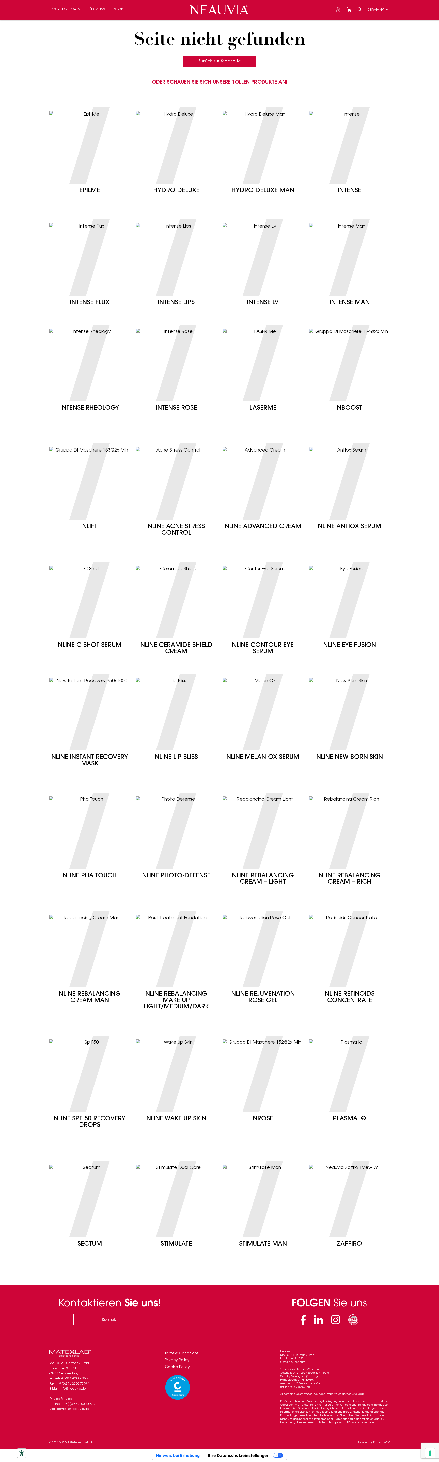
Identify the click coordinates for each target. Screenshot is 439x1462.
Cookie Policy (177, 1367)
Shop (118, 9)
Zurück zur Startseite (219, 61)
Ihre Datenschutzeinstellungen (239, 1455)
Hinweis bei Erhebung (178, 1455)
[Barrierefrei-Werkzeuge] (21, 1453)
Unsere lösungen (64, 9)
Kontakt (110, 1320)
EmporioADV (381, 1443)
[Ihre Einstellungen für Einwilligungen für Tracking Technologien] (430, 1453)
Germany (376, 9)
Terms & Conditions (181, 1353)
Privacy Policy (177, 1360)
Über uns (97, 9)
